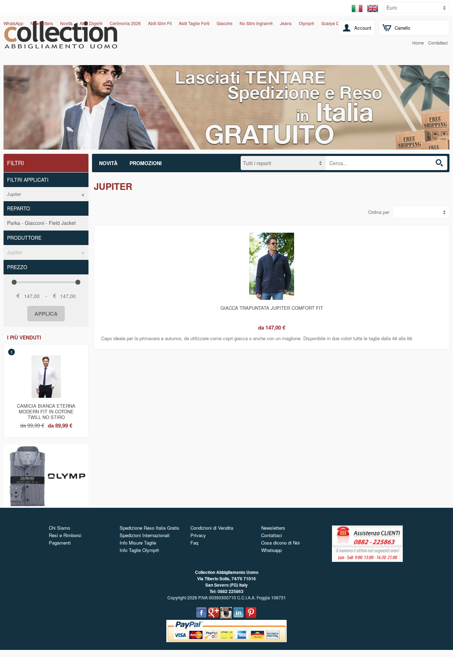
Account (362, 27)
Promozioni (146, 163)
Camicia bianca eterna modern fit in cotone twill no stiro (46, 410)
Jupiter (14, 194)
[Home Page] (61, 44)
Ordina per (378, 212)
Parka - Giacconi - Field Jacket (41, 222)
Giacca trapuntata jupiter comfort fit (271, 307)
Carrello (402, 27)
